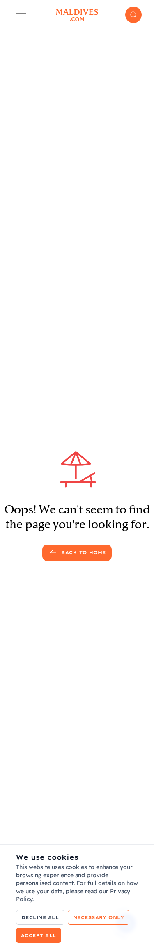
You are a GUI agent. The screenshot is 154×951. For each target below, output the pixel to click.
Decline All (40, 917)
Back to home (83, 552)
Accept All (39, 935)
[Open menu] (21, 15)
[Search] (133, 15)
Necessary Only (98, 917)
